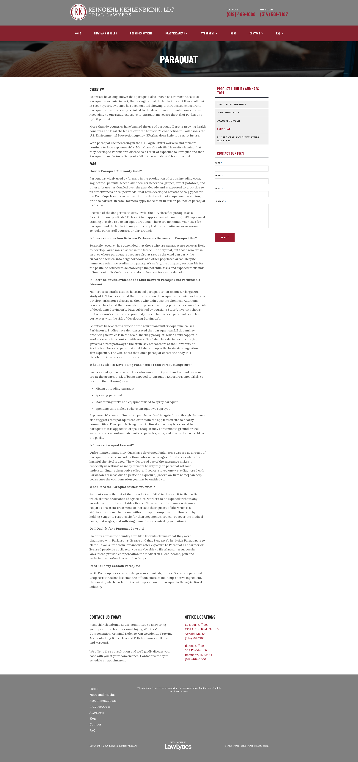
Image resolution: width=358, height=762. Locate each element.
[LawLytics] (179, 746)
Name (218, 162)
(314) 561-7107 (274, 14)
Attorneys (208, 33)
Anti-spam (262, 745)
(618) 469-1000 (241, 14)
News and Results (105, 33)
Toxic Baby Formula (231, 104)
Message (220, 201)
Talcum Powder (228, 120)
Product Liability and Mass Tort (238, 91)
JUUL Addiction (228, 112)
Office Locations (200, 617)
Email (219, 188)
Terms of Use (232, 745)
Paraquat (224, 129)
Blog (233, 33)
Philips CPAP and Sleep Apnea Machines (238, 139)
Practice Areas (175, 33)
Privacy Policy (248, 745)
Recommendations (141, 33)
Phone (219, 175)
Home (78, 33)
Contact (254, 33)
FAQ (278, 33)
